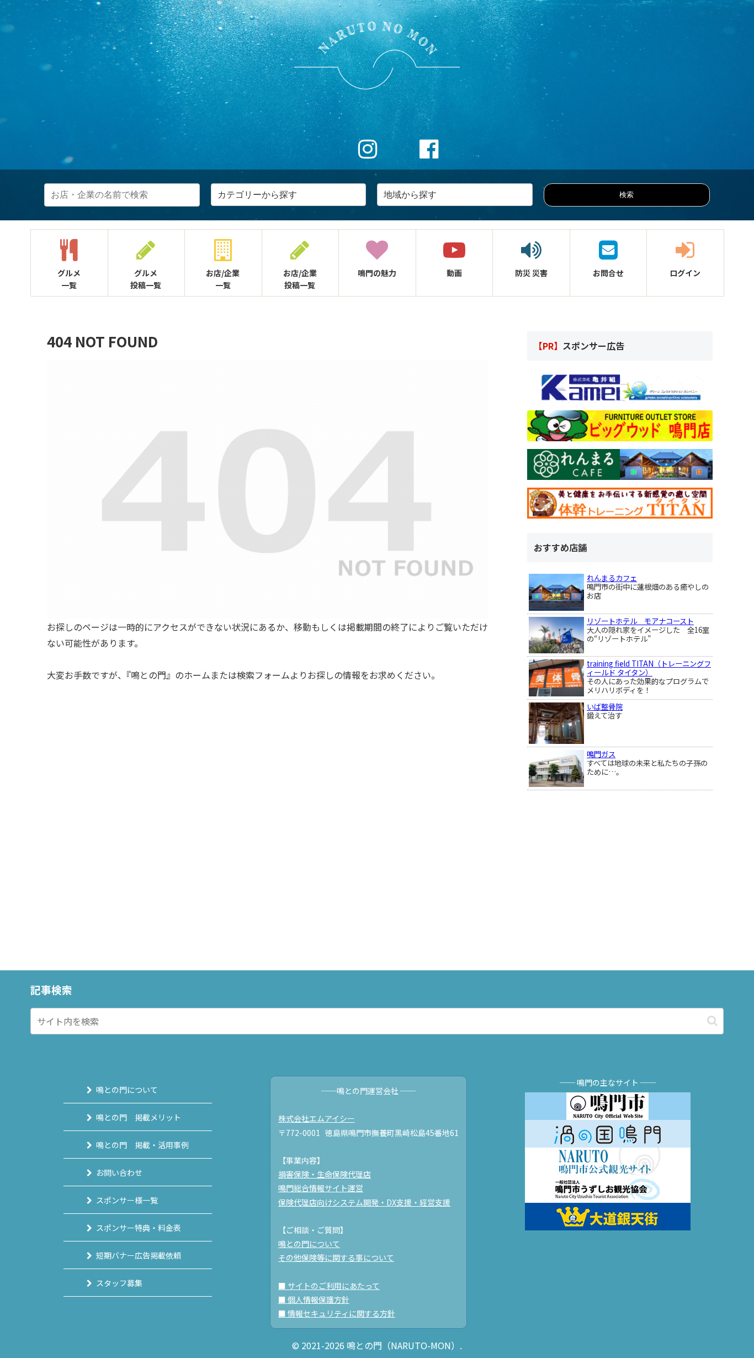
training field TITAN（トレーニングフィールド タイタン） (649, 668)
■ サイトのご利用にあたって (329, 1285)
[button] (712, 1020)
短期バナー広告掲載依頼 (138, 1255)
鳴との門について (127, 1089)
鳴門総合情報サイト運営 (320, 1187)
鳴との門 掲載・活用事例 (142, 1144)
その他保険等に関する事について (336, 1257)
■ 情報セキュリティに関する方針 (336, 1313)
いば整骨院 (605, 706)
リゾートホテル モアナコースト (640, 621)
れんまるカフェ (612, 578)
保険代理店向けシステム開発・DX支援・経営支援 (364, 1202)
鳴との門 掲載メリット (138, 1117)
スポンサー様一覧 (127, 1200)
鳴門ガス (601, 754)
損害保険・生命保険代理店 (324, 1174)
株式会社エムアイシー (316, 1118)
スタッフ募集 (119, 1282)
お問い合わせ (119, 1172)
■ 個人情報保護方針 (313, 1299)
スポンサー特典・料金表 (138, 1227)
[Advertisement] (610, 859)
